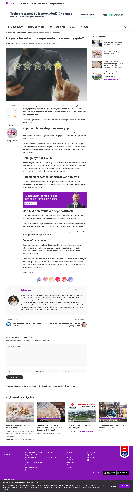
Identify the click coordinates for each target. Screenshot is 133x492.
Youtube (91, 460)
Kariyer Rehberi (70, 462)
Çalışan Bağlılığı (43, 417)
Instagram (92, 457)
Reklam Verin (70, 455)
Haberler (10, 420)
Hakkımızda (69, 452)
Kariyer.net (9, 439)
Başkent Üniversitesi (111, 79)
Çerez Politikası (29, 470)
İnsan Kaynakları (55, 417)
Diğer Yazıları (79, 290)
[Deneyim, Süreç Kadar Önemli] (97, 43)
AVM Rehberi (7, 455)
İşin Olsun (69, 467)
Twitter (91, 455)
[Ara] (125, 27)
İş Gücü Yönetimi (43, 420)
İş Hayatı (53, 420)
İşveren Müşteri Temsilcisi (32, 457)
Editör (39, 433)
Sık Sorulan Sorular (51, 457)
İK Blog (68, 465)
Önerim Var (49, 455)
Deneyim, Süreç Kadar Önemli (113, 42)
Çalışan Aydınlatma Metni (32, 455)
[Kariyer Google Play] (122, 473)
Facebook (92, 452)
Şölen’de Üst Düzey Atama (12, 141)
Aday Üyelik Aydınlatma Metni (33, 452)
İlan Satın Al (69, 460)
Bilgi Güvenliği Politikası (32, 467)
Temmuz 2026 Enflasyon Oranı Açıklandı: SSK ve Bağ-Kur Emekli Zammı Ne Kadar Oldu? (114, 63)
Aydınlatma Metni (30, 460)
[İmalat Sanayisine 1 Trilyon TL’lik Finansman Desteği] (113, 412)
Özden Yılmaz (10, 43)
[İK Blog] (10, 4)
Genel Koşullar (8, 452)
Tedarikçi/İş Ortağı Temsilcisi (33, 462)
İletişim (68, 457)
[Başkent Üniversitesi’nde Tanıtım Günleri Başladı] (97, 76)
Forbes (31, 273)
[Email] (15, 116)
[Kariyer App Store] (109, 473)
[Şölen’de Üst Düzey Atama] (12, 133)
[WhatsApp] (8, 116)
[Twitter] (15, 110)
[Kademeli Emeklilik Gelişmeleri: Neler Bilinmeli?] (97, 54)
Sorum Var (49, 452)
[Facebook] (8, 110)
